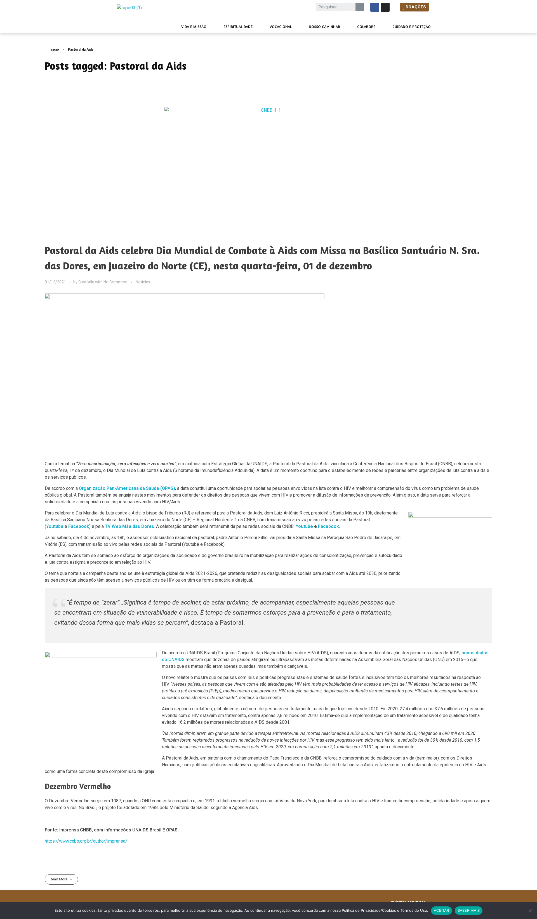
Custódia (86, 282)
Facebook (78, 526)
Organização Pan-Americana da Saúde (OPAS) (127, 488)
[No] (530, 910)
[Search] (359, 7)
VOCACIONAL (281, 26)
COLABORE (366, 26)
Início (54, 49)
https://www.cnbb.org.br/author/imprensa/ (86, 841)
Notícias (143, 282)
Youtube (304, 526)
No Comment (115, 282)
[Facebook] (374, 7)
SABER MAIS (469, 910)
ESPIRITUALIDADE (238, 26)
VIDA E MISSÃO (193, 26)
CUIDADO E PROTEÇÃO (411, 26)
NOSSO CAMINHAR (324, 26)
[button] (414, 7)
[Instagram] (385, 7)
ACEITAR (441, 910)
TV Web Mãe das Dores (129, 526)
